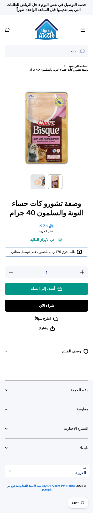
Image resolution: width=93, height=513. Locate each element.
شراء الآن (46, 305)
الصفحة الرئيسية (78, 66)
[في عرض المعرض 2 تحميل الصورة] (38, 181)
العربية (80, 473)
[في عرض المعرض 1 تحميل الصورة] (55, 181)
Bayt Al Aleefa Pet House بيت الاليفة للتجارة (47, 485)
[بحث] (82, 51)
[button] (7, 29)
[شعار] (46, 30)
